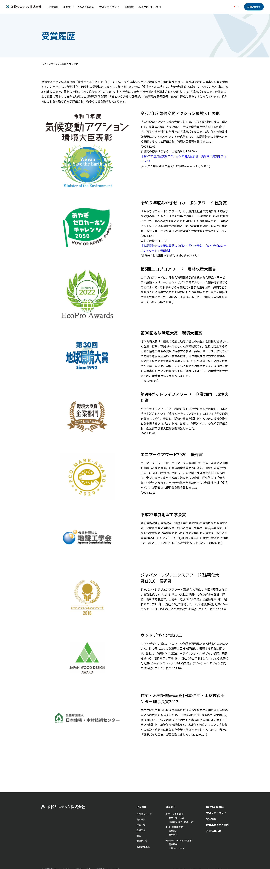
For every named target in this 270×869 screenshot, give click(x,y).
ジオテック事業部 (57, 63)
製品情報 (173, 844)
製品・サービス (176, 817)
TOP (43, 63)
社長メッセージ (144, 813)
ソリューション (176, 848)
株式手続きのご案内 (149, 7)
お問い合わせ (253, 6)
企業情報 (53, 7)
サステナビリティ (109, 7)
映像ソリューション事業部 (178, 840)
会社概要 (141, 819)
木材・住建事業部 (174, 827)
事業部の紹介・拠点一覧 (181, 821)
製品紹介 (173, 835)
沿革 (139, 835)
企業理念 (141, 830)
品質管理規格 (143, 846)
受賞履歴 (73, 63)
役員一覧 (141, 824)
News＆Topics (86, 7)
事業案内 (68, 7)
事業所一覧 (142, 841)
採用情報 (129, 7)
